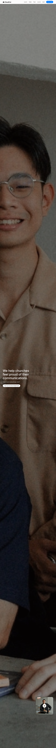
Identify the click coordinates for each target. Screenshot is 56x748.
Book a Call (49, 2)
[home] (7, 2)
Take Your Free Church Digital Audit (11, 385)
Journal (39, 2)
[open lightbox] (44, 706)
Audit (43, 2)
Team (34, 2)
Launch (25, 2)
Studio (30, 2)
